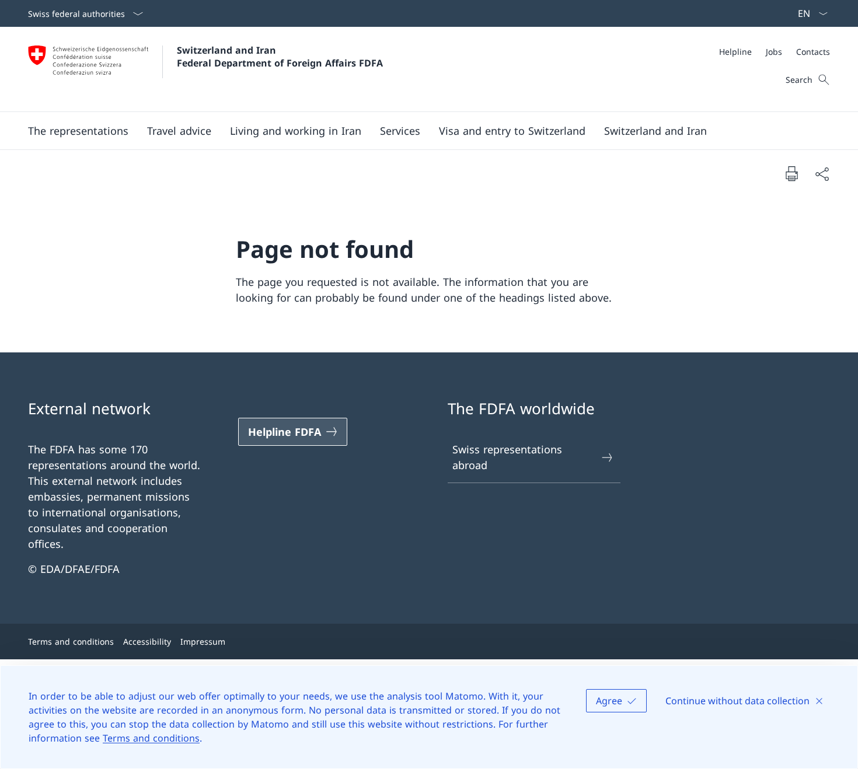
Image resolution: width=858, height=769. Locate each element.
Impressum (202, 641)
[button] (78, 130)
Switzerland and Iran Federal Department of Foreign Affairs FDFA (280, 56)
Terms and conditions (151, 738)
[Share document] (822, 173)
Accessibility (147, 641)
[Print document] (791, 173)
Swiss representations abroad (507, 457)
